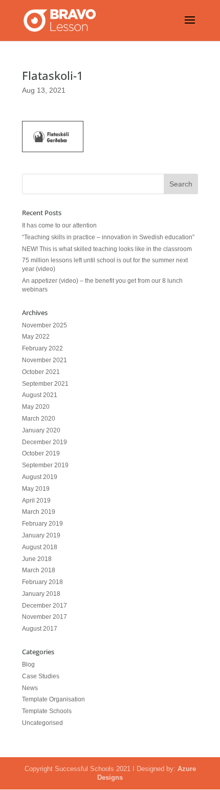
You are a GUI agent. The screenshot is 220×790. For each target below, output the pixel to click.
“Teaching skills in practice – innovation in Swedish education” (108, 237)
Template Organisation (53, 699)
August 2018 (39, 547)
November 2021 (44, 360)
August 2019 (39, 477)
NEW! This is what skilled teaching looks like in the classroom (107, 249)
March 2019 (38, 511)
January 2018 (41, 593)
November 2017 (44, 616)
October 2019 (41, 453)
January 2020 (41, 430)
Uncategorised (42, 722)
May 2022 (36, 336)
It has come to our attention (59, 225)
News (30, 688)
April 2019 (36, 500)
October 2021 (41, 372)
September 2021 (45, 383)
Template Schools (47, 711)
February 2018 (42, 582)
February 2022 (42, 348)
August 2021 (39, 395)
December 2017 (44, 605)
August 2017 (39, 628)
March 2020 (38, 418)
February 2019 (42, 523)
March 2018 (38, 570)
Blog (28, 664)
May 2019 (36, 488)
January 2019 (41, 535)
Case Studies (40, 676)
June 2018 (37, 559)
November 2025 (44, 325)
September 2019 (45, 465)
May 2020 (36, 406)
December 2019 (44, 442)
